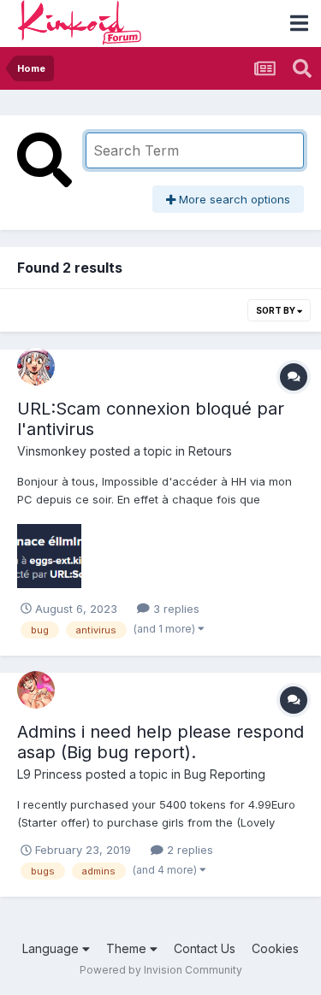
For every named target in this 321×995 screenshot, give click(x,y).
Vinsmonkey (51, 451)
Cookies (275, 948)
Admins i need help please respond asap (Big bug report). (160, 741)
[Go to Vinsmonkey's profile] (36, 367)
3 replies (174, 608)
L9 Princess (49, 774)
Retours (210, 451)
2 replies (188, 850)
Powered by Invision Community (161, 969)
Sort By (276, 310)
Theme (128, 948)
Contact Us (204, 948)
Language (52, 948)
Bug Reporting (224, 774)
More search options (232, 199)
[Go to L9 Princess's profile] (36, 690)
